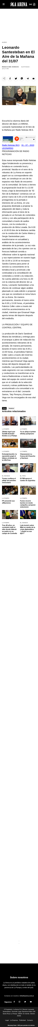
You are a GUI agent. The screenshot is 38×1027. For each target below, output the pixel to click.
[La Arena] (18, 4)
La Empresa (14, 1020)
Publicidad (22, 1020)
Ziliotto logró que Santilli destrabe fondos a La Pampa (9, 434)
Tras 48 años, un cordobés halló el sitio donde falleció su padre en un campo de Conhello (9, 529)
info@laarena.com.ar (27, 996)
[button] (10, 78)
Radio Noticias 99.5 (10, 145)
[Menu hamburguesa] (3, 4)
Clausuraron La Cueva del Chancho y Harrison (27, 456)
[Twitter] (25, 1002)
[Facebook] (14, 1002)
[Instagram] (19, 1002)
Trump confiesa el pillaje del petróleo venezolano (9, 480)
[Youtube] (31, 1002)
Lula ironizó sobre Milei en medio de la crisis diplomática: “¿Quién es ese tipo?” (27, 529)
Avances (11, 408)
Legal (7, 1020)
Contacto (30, 1020)
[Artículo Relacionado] (10, 420)
